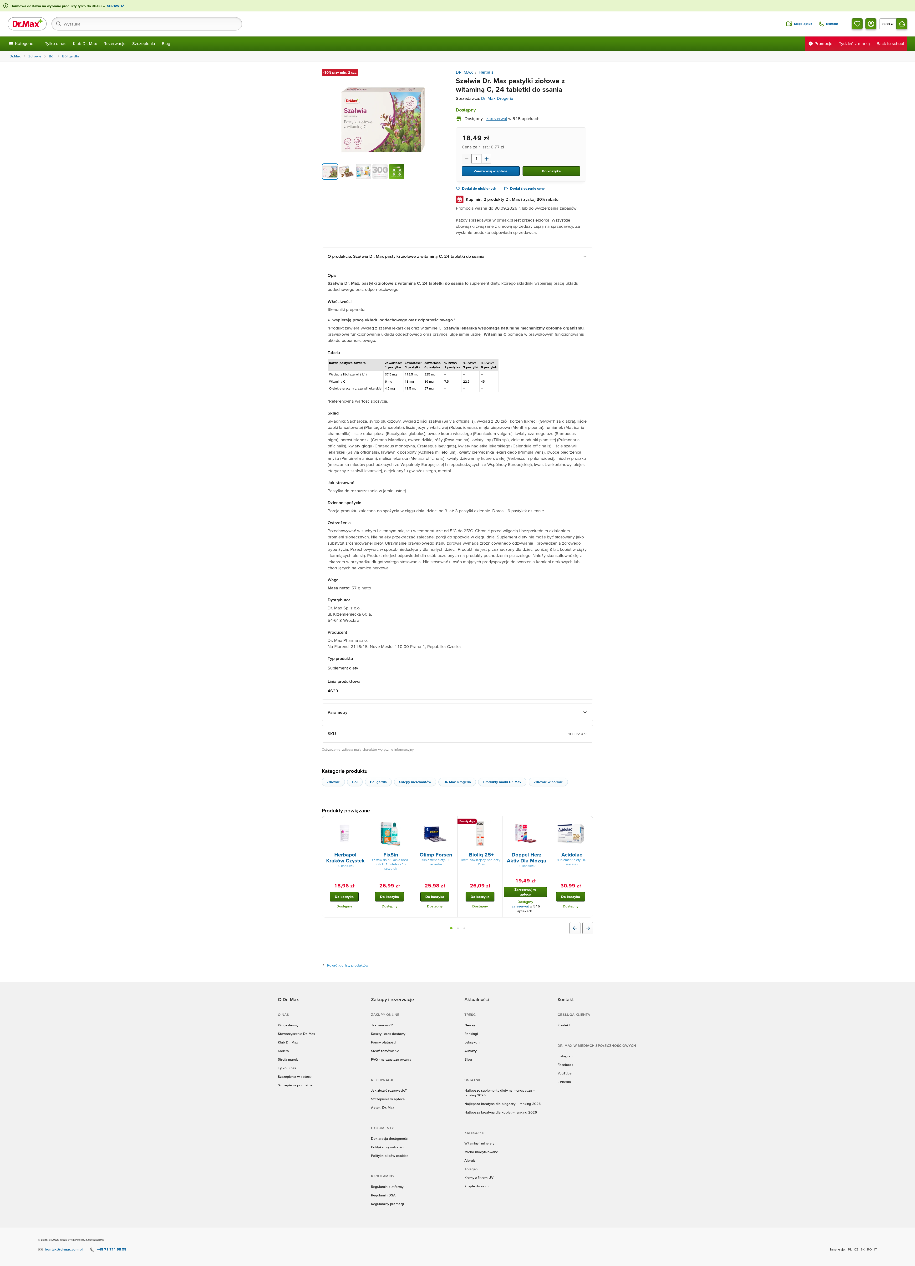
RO (869, 1249)
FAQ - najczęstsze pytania (391, 1059)
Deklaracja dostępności (389, 1138)
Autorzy (470, 1051)
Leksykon (471, 1042)
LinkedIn (564, 1082)
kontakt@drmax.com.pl (64, 1249)
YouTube (564, 1073)
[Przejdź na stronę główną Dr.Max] (27, 23)
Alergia (470, 1160)
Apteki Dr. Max (382, 1107)
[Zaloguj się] (870, 23)
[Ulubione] (857, 23)
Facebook (565, 1065)
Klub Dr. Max (85, 43)
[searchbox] (146, 23)
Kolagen (471, 1169)
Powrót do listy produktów (347, 965)
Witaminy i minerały (479, 1143)
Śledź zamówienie (385, 1051)
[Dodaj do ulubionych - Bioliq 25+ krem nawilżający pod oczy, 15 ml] (497, 822)
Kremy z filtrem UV (478, 1177)
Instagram (565, 1056)
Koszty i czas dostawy (388, 1034)
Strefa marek (288, 1059)
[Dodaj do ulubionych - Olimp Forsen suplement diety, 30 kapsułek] (452, 822)
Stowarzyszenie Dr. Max (296, 1034)
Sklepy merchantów (415, 782)
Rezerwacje (115, 43)
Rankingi (471, 1034)
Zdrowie (333, 782)
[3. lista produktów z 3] (464, 928)
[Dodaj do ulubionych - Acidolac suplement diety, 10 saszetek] (588, 822)
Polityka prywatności (387, 1147)
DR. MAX (464, 72)
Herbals (486, 72)
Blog (166, 43)
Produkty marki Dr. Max (502, 782)
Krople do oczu (476, 1186)
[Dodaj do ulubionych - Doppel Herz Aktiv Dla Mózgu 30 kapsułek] (542, 822)
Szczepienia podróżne (295, 1085)
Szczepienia (143, 43)
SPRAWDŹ (115, 6)
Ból (355, 782)
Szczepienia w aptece (294, 1076)
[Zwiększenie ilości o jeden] (486, 158)
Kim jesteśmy (288, 1025)
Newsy (469, 1025)
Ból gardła (378, 782)
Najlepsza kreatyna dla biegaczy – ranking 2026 (502, 1104)
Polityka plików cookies (389, 1156)
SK (863, 1249)
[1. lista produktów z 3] (451, 928)
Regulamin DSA (383, 1195)
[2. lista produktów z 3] (458, 928)
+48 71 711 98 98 (111, 1249)
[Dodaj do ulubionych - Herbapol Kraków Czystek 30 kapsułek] (361, 822)
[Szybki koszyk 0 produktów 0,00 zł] (901, 23)
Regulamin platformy (387, 1187)
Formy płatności (383, 1042)
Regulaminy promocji (387, 1204)
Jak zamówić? (382, 1025)
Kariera (283, 1051)
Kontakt (564, 1025)
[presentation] (344, 833)
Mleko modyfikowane (481, 1152)
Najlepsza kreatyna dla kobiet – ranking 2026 (500, 1112)
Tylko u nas (55, 43)
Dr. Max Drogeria (497, 98)
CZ (856, 1249)
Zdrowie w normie (548, 782)
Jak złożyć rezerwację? (389, 1090)
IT (875, 1249)
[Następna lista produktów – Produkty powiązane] (587, 928)
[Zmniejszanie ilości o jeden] (466, 158)
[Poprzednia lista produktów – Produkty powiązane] (574, 928)
